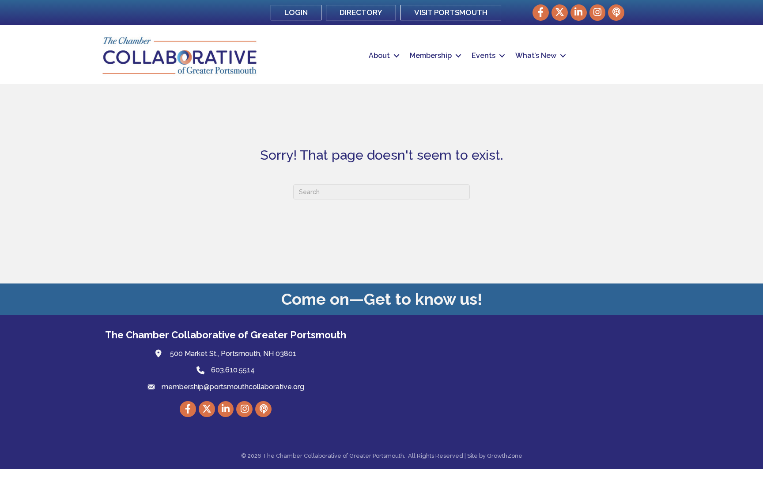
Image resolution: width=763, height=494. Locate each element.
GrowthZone (504, 455)
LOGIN (296, 12)
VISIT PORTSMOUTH (450, 12)
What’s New (535, 55)
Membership (431, 55)
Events (483, 55)
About (379, 55)
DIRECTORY (361, 12)
